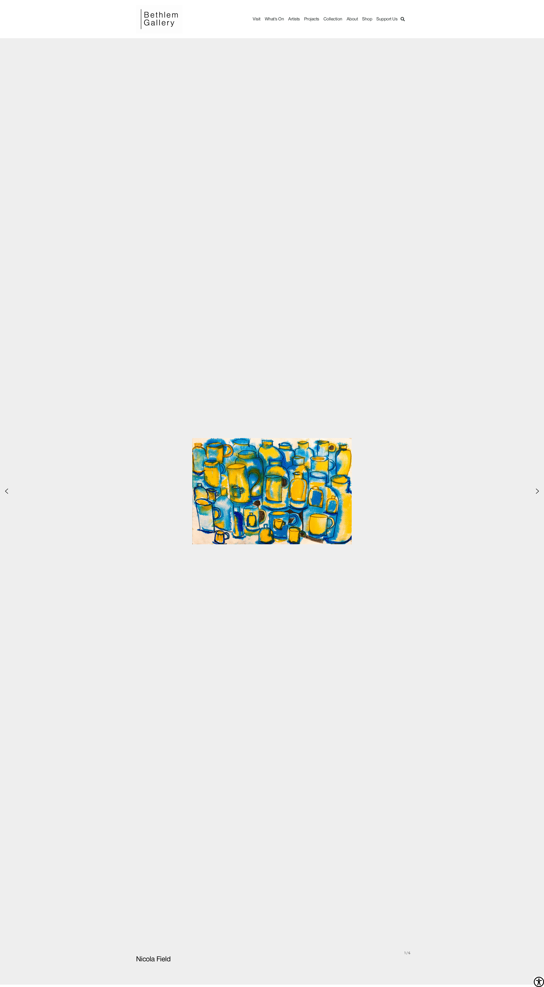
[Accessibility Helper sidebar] (539, 982)
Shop (367, 19)
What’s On (274, 19)
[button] (402, 19)
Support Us (386, 19)
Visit (257, 19)
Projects (311, 19)
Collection (332, 19)
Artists (294, 19)
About (352, 19)
